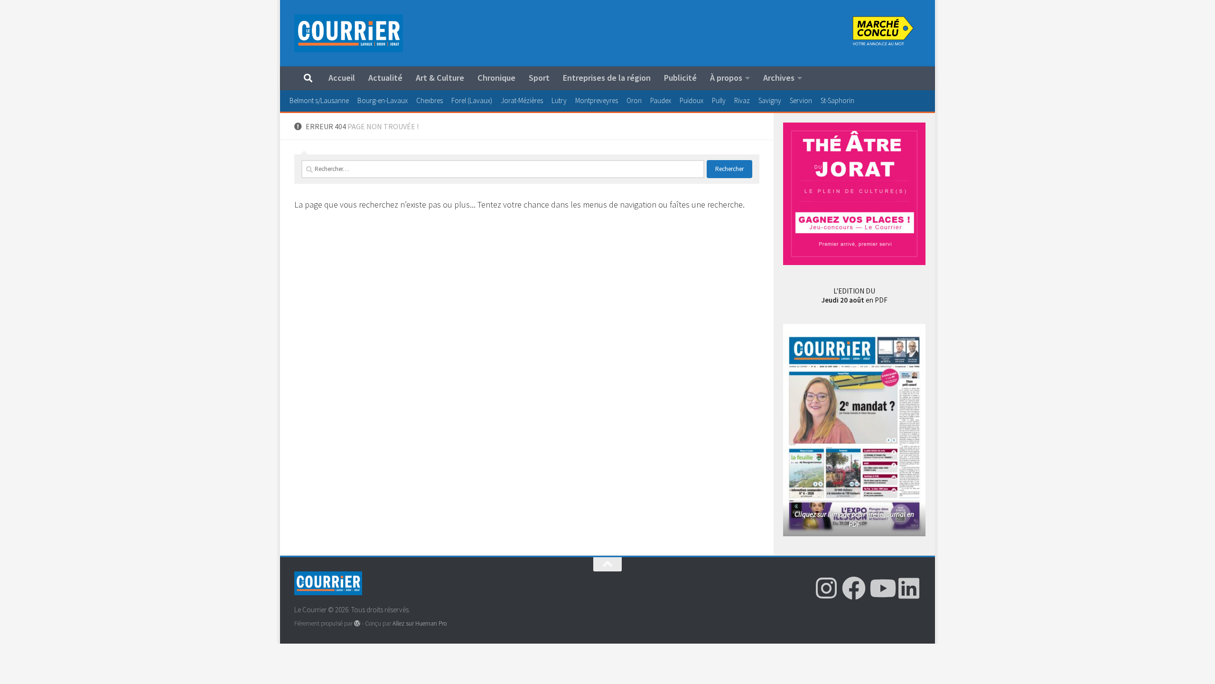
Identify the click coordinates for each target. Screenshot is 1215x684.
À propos (726, 77)
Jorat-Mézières (522, 100)
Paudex (660, 100)
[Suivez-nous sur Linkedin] (909, 588)
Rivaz (742, 100)
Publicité (680, 77)
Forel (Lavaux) (471, 100)
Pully (719, 100)
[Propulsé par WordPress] (357, 623)
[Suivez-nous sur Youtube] (881, 588)
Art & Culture (440, 77)
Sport (539, 77)
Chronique (496, 77)
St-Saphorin (837, 100)
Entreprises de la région (607, 77)
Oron (634, 100)
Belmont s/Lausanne (319, 100)
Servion (801, 100)
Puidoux (691, 100)
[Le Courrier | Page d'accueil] (348, 33)
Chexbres (429, 100)
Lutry (559, 100)
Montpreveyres (596, 100)
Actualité (385, 77)
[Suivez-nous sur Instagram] (826, 588)
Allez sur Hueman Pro (420, 623)
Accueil (341, 77)
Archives (778, 77)
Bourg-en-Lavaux (382, 100)
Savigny (769, 100)
